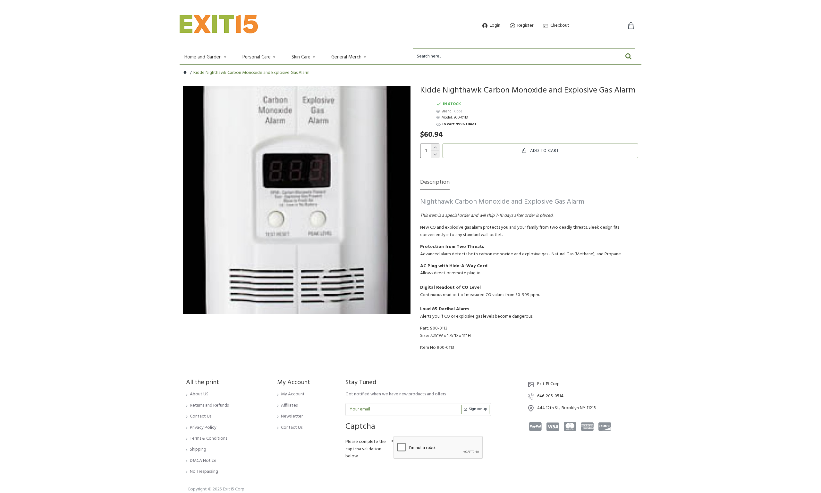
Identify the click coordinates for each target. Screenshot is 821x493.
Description (435, 183)
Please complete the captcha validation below (365, 449)
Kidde (457, 112)
